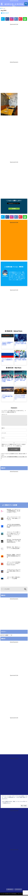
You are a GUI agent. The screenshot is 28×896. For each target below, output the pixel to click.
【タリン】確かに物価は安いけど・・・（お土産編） (13, 578)
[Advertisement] (14, 43)
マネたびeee (5, 276)
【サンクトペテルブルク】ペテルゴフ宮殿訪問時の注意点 (7, 360)
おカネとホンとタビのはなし (14, 4)
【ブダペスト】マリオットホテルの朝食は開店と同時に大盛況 (7, 396)
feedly (14, 208)
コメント (4, 414)
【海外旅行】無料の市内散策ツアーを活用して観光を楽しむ (20, 360)
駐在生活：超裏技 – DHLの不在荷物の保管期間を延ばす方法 (14, 556)
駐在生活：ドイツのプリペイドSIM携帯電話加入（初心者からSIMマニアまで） (13, 511)
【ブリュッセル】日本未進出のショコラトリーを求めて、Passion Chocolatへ (13, 563)
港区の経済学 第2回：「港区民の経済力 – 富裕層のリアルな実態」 (7, 380)
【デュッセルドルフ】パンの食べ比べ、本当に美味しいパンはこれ (13, 518)
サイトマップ (18, 889)
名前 (3, 428)
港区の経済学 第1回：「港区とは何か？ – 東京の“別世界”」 (20, 380)
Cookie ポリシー (7, 802)
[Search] (25, 589)
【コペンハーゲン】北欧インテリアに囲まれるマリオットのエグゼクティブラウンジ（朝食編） (13, 534)
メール (3, 433)
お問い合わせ (10, 889)
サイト (3, 438)
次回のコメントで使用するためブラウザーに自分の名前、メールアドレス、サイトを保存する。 (13, 445)
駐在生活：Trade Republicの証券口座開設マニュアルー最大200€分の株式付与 (14, 541)
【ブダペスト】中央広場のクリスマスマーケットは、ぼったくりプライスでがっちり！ (20, 397)
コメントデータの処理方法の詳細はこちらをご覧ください (14, 457)
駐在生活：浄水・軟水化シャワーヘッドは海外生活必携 (13, 548)
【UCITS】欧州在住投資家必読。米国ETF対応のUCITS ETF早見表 (14, 526)
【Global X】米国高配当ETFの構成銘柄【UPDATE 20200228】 (7, 343)
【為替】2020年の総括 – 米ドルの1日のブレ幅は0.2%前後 (20, 343)
